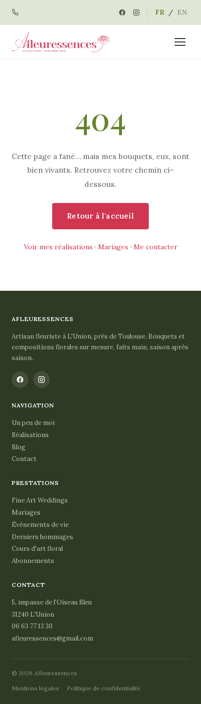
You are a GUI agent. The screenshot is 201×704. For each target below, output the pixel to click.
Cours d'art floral (37, 548)
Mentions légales (35, 688)
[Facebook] (122, 12)
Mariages (113, 246)
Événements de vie (40, 525)
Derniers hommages (42, 537)
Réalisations (30, 435)
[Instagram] (136, 12)
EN (182, 12)
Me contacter (156, 246)
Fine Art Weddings (40, 500)
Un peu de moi (33, 423)
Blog (18, 447)
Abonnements (33, 561)
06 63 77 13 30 (32, 626)
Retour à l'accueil (100, 216)
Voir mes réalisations (58, 246)
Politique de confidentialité (104, 688)
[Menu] (180, 42)
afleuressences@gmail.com (52, 638)
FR (159, 12)
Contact (24, 459)
